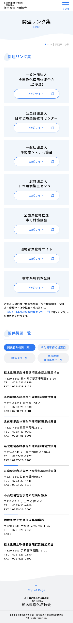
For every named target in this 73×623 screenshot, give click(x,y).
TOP (49, 44)
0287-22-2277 (22, 456)
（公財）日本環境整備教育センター (25, 312)
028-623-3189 (22, 382)
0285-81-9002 (22, 431)
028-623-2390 (22, 554)
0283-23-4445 (22, 481)
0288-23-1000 (22, 407)
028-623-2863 (22, 530)
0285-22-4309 (22, 505)
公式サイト (36, 94)
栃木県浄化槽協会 (15, 5)
